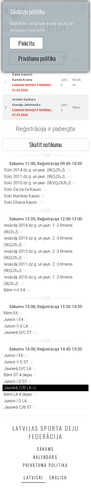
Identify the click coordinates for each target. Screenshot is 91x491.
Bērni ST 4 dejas (18, 374)
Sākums (45, 449)
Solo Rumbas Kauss (22, 196)
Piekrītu (26, 43)
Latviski (33, 478)
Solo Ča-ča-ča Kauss (22, 189)
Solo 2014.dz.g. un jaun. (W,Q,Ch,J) (34, 170)
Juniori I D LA (15, 401)
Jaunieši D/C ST (18, 332)
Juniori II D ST (16, 362)
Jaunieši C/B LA (17, 387)
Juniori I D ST (15, 381)
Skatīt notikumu (45, 144)
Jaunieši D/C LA (17, 368)
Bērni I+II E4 (14, 290)
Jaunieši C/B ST (18, 407)
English (58, 478)
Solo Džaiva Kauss (20, 202)
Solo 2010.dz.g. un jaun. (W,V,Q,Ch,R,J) (37, 182)
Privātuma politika (37, 58)
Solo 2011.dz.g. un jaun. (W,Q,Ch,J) (34, 176)
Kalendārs (45, 457)
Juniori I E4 (13, 319)
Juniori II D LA (16, 326)
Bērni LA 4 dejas (18, 394)
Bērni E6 (11, 313)
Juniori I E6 (13, 355)
